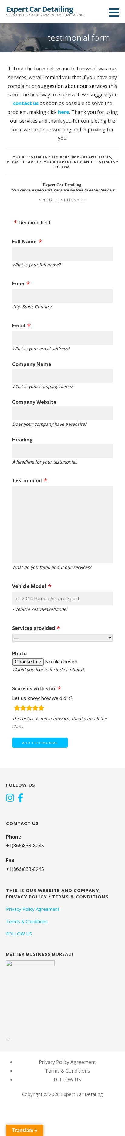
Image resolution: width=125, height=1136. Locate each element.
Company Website (34, 402)
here (63, 112)
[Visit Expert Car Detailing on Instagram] (10, 798)
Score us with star (34, 688)
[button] (116, 12)
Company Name (31, 364)
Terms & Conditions (27, 921)
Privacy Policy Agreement (32, 909)
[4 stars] (35, 708)
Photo (19, 653)
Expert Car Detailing (39, 9)
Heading (22, 439)
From (18, 283)
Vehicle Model (29, 586)
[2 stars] (23, 708)
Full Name (24, 241)
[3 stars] (29, 708)
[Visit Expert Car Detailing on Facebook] (20, 798)
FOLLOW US (19, 934)
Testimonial (27, 480)
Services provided (33, 628)
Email (18, 325)
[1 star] (17, 708)
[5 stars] (41, 708)
